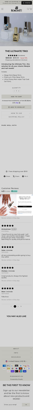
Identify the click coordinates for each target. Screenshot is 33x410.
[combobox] (19, 204)
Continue (25, 206)
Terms (21, 213)
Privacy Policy (19, 213)
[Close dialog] (32, 195)
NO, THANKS (25, 209)
